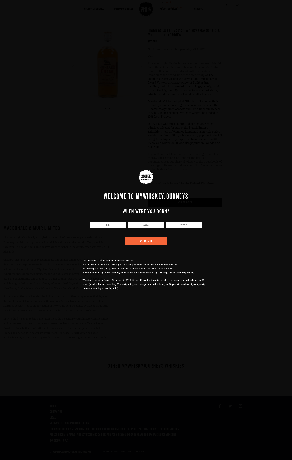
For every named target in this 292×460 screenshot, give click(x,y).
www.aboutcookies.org (166, 264)
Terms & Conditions (131, 268)
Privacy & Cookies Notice (159, 268)
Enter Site (146, 241)
